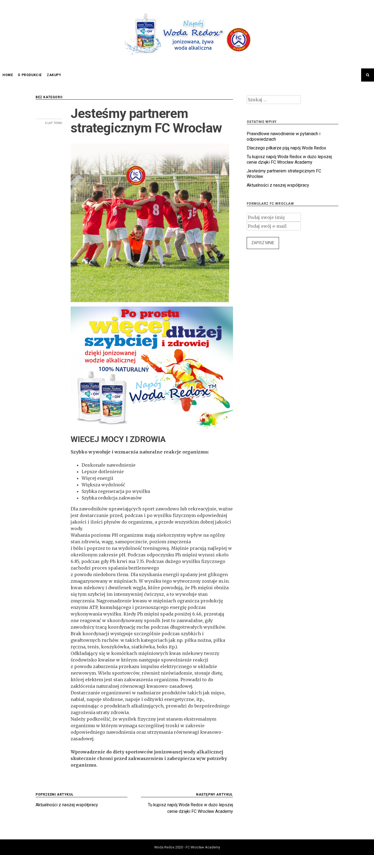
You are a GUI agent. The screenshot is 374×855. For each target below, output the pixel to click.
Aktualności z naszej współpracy (278, 185)
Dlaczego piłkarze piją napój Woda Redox (286, 148)
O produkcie (30, 75)
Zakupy (54, 75)
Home (7, 75)
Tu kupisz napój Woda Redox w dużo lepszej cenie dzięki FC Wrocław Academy (289, 159)
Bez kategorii (49, 97)
